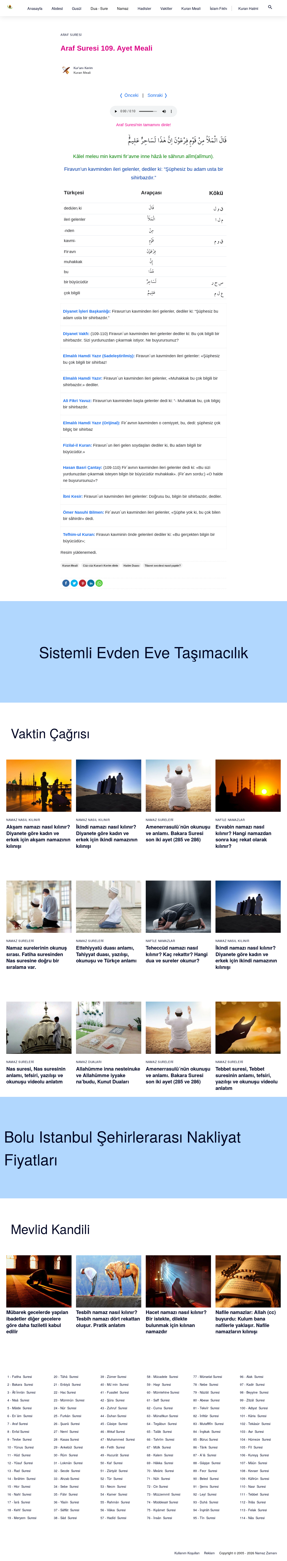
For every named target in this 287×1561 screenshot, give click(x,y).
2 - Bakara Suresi (20, 1384)
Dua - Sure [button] (99, 8)
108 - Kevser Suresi (254, 1470)
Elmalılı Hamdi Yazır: (82, 378)
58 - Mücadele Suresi (162, 1376)
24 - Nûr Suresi (65, 1408)
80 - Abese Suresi (206, 1400)
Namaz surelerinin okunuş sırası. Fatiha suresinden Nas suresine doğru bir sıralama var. (36, 957)
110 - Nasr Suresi (253, 1486)
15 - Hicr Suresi (18, 1486)
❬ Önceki (128, 95)
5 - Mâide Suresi (19, 1408)
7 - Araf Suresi (17, 1423)
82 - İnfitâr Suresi (206, 1416)
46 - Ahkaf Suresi (112, 1431)
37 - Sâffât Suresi (66, 1510)
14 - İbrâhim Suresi (21, 1478)
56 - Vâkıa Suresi (113, 1510)
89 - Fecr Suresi (205, 1470)
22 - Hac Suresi (65, 1392)
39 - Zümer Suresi (113, 1376)
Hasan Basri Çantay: (82, 467)
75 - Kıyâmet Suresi (161, 1510)
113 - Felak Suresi (253, 1510)
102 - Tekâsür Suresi (255, 1423)
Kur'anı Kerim (83, 68)
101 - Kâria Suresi (253, 1416)
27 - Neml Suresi (66, 1431)
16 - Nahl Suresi (19, 1494)
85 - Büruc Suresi (205, 1439)
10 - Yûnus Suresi (20, 1447)
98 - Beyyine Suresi (254, 1392)
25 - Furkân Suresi (67, 1416)
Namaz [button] (122, 8)
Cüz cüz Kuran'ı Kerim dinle (100, 565)
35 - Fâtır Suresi (66, 1494)
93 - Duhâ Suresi (205, 1502)
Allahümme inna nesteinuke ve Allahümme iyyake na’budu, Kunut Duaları (108, 1075)
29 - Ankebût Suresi (68, 1447)
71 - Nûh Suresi (158, 1478)
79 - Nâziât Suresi (206, 1392)
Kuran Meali (191, 8)
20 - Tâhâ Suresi (66, 1376)
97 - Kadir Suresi (252, 1384)
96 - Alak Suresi (251, 1376)
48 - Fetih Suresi (112, 1447)
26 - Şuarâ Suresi (67, 1423)
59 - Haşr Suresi (159, 1384)
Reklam (209, 1553)
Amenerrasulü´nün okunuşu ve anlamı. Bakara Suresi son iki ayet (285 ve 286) (178, 833)
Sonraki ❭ (158, 95)
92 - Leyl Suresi (204, 1494)
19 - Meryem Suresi (21, 1518)
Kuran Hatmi (248, 8)
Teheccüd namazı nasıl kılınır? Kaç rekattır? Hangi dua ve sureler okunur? (177, 954)
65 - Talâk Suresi (159, 1431)
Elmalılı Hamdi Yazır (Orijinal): (91, 423)
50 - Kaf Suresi (111, 1463)
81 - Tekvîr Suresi (206, 1408)
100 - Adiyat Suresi (254, 1408)
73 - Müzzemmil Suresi (163, 1494)
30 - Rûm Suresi (66, 1455)
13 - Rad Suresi (18, 1470)
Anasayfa (34, 8)
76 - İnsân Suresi (159, 1518)
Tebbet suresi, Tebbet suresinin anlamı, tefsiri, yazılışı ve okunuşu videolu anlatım (246, 1078)
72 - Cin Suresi (157, 1486)
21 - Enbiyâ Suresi (67, 1384)
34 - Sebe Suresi (66, 1486)
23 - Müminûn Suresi (69, 1400)
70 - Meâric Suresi (160, 1470)
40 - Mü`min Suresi (114, 1384)
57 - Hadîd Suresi (113, 1518)
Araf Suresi (71, 35)
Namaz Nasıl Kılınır (23, 820)
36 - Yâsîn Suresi (66, 1502)
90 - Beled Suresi (206, 1478)
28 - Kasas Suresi (66, 1439)
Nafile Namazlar (230, 820)
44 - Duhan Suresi (113, 1416)
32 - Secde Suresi (67, 1470)
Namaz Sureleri (160, 820)
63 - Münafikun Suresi (162, 1416)
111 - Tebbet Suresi (254, 1494)
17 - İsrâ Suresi (18, 1502)
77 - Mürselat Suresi (207, 1376)
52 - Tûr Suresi (111, 1478)
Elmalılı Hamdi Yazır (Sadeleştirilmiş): (99, 356)
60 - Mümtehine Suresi (163, 1392)
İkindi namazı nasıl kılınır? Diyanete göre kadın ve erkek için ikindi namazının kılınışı (106, 836)
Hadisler (144, 8)
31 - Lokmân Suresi (68, 1463)
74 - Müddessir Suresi (162, 1502)
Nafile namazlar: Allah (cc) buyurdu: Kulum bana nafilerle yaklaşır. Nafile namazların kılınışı (245, 1321)
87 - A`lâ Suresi (204, 1455)
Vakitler (166, 8)
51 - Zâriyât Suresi (114, 1470)
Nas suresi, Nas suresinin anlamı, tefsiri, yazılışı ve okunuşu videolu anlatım (35, 1075)
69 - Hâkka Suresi (160, 1463)
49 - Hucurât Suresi (114, 1455)
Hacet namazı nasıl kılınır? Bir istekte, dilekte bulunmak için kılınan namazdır (176, 1321)
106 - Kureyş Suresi (254, 1455)
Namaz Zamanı (266, 1553)
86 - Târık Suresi (205, 1447)
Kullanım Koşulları (187, 1553)
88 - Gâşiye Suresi (206, 1463)
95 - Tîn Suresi (204, 1518)
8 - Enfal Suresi (18, 1431)
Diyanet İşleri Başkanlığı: (87, 311)
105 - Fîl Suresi (251, 1447)
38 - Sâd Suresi (65, 1518)
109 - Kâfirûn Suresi (254, 1478)
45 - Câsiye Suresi (113, 1423)
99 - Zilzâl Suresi (252, 1400)
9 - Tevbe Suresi (19, 1439)
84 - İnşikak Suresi (206, 1431)
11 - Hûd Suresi (18, 1455)
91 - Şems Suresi (206, 1486)
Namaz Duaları (89, 1062)
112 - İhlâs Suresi (253, 1502)
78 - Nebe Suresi (205, 1384)
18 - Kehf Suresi (19, 1510)
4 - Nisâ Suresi (18, 1400)
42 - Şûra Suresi (112, 1400)
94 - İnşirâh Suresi (206, 1510)
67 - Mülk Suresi (159, 1447)
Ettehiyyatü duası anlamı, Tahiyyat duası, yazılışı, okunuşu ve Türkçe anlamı (106, 954)
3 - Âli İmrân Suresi (21, 1392)
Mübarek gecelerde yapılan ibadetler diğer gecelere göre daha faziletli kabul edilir (37, 1321)
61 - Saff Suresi (158, 1400)
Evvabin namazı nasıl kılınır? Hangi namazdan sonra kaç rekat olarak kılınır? (243, 836)
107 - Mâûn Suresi (253, 1463)
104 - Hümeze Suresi (255, 1439)
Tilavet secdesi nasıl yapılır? (163, 565)
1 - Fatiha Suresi (19, 1376)
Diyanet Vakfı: (76, 333)
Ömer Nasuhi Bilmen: (83, 512)
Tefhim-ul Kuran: (79, 534)
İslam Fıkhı (218, 8)
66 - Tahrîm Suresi (160, 1439)
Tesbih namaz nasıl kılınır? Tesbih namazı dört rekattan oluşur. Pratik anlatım (108, 1318)
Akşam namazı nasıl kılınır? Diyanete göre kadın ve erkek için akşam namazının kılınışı (38, 836)
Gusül (76, 8)
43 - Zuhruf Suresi (113, 1408)
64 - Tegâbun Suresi (162, 1423)
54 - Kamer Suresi (113, 1494)
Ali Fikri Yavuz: (77, 400)
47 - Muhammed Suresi (117, 1439)
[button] (34, 8)
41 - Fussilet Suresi (114, 1392)
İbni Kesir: (73, 496)
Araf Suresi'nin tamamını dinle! (143, 125)
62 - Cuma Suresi (160, 1408)
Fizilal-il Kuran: (77, 445)
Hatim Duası (131, 565)
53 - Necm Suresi (113, 1486)
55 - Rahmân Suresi (115, 1502)
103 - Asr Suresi (252, 1431)
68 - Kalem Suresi (160, 1455)
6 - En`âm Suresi (19, 1416)
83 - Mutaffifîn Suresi (208, 1423)
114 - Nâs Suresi (252, 1518)
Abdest (57, 8)
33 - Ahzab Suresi (66, 1478)
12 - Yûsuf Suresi (20, 1463)
